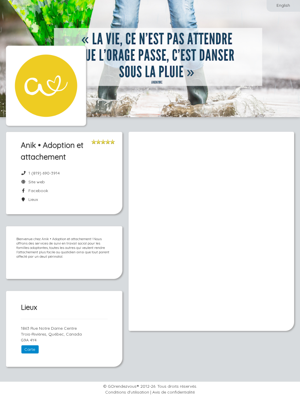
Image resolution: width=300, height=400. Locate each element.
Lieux (32, 199)
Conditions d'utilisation (127, 392)
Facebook (37, 190)
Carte (29, 349)
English (283, 5)
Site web (35, 181)
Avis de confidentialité (173, 392)
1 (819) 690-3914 (44, 173)
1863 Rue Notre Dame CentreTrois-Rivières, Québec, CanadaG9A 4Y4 (51, 334)
